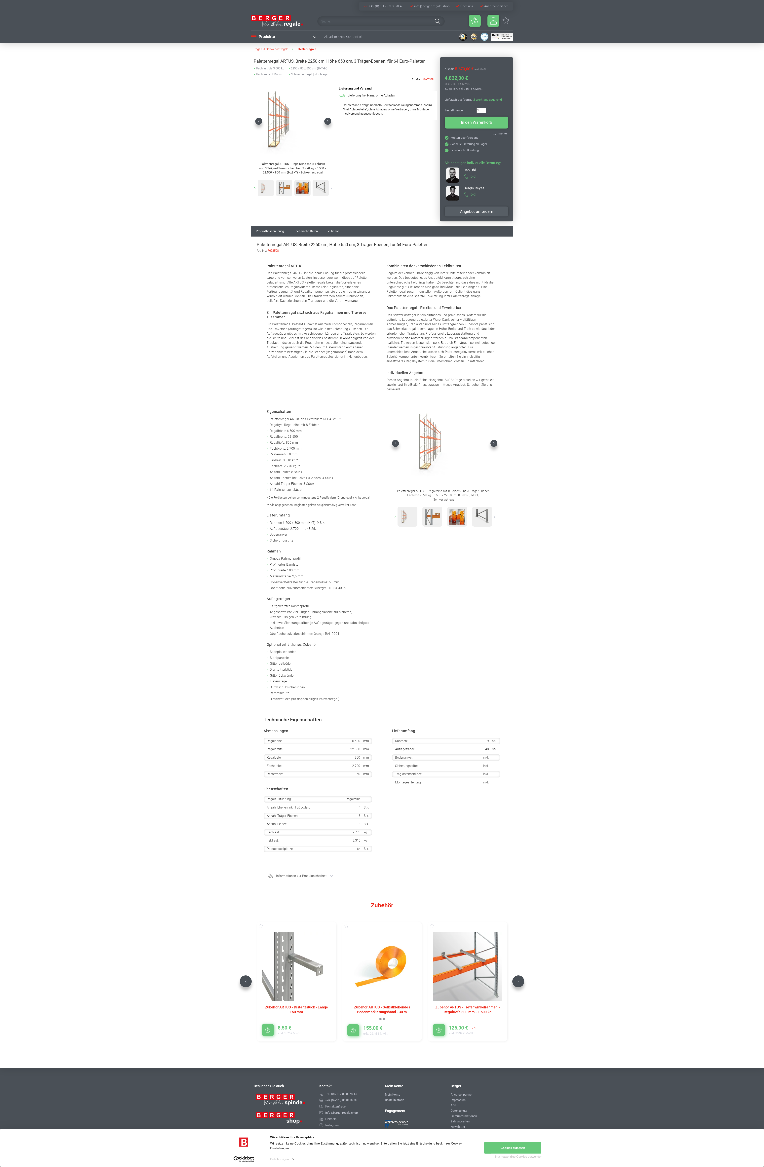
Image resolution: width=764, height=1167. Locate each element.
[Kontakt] (321, 1107)
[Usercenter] (493, 21)
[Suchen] (437, 21)
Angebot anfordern (476, 211)
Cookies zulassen (513, 1147)
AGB (453, 1105)
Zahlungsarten (460, 1121)
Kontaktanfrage (335, 1106)
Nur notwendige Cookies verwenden (518, 1156)
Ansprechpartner (496, 6)
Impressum (458, 1100)
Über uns (466, 6)
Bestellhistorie (394, 1100)
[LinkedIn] (321, 1119)
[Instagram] (321, 1125)
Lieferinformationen (464, 1116)
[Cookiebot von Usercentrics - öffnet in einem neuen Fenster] (243, 1159)
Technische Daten (306, 231)
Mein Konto (392, 1094)
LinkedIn (330, 1119)
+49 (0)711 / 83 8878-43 (386, 6)
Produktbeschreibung (270, 231)
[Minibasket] (475, 21)
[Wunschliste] (265, 926)
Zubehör (333, 231)
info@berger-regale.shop (431, 6)
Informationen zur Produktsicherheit (301, 876)
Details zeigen (279, 1159)
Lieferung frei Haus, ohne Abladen (371, 95)
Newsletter (458, 1127)
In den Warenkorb (476, 122)
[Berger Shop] (283, 1119)
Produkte (266, 36)
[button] (258, 121)
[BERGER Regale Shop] (280, 21)
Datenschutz (459, 1110)
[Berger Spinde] (283, 1101)
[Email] (321, 1113)
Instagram (332, 1125)
